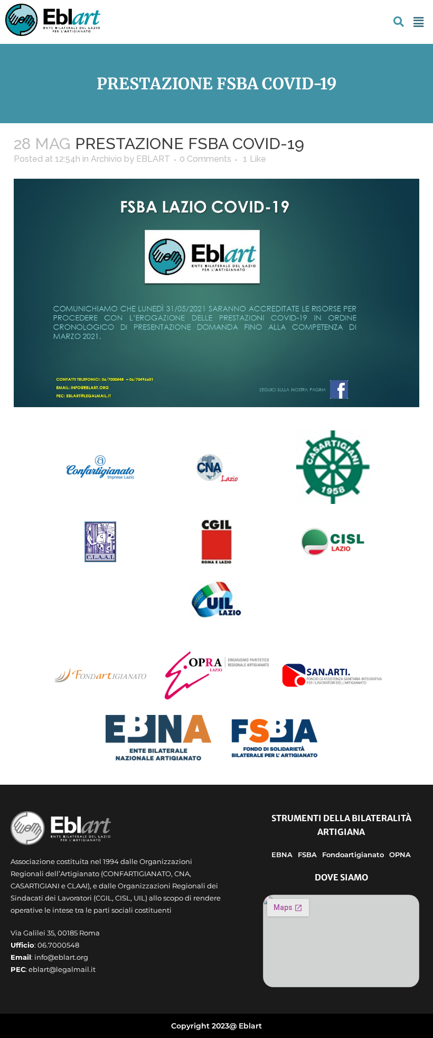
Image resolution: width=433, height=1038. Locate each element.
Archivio (106, 159)
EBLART (153, 159)
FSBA (307, 854)
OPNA (400, 854)
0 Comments (205, 159)
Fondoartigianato (353, 854)
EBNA (282, 854)
